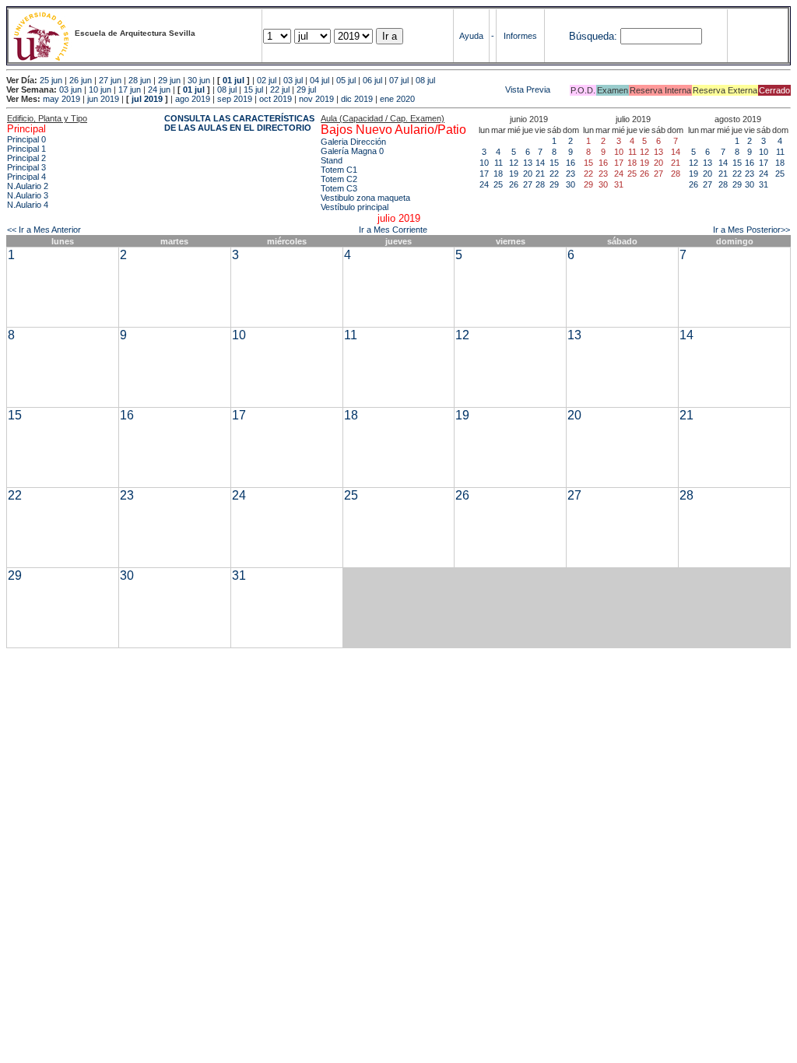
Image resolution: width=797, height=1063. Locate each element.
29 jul (306, 89)
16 (570, 162)
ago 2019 (192, 98)
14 (540, 162)
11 (498, 162)
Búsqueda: (593, 36)
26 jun (80, 80)
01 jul (233, 80)
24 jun (159, 89)
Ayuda (471, 35)
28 (540, 184)
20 (527, 173)
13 (527, 162)
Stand (331, 160)
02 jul (266, 80)
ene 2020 (397, 98)
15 (554, 162)
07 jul (399, 80)
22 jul (280, 89)
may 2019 (61, 98)
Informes (520, 35)
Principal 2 (26, 158)
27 (527, 184)
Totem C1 (339, 169)
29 (554, 184)
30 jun (199, 80)
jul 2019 (147, 98)
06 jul (372, 80)
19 (513, 173)
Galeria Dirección (353, 141)
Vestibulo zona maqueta (365, 197)
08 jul (425, 80)
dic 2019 (357, 98)
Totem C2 (339, 179)
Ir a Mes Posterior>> (751, 229)
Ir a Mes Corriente (393, 229)
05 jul (346, 80)
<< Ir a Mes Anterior (44, 229)
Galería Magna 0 (352, 151)
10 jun (100, 89)
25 (498, 184)
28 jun (139, 80)
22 (554, 173)
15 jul (253, 89)
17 (484, 173)
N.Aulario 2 (27, 186)
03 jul (293, 80)
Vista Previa (434, 89)
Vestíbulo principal (354, 207)
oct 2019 (275, 98)
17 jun (129, 89)
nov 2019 (316, 98)
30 (570, 184)
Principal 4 (26, 176)
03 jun (70, 89)
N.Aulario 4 (27, 204)
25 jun (51, 80)
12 (513, 162)
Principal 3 (26, 167)
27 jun (110, 80)
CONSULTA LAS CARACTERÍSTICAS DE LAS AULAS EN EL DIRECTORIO (239, 123)
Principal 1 (26, 148)
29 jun (169, 80)
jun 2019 (103, 98)
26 (513, 184)
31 (763, 184)
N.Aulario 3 (27, 195)
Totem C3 (339, 188)
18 (498, 173)
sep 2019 (234, 98)
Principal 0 (26, 139)
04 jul (319, 80)
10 (484, 162)
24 (484, 184)
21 (540, 173)
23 (570, 173)
